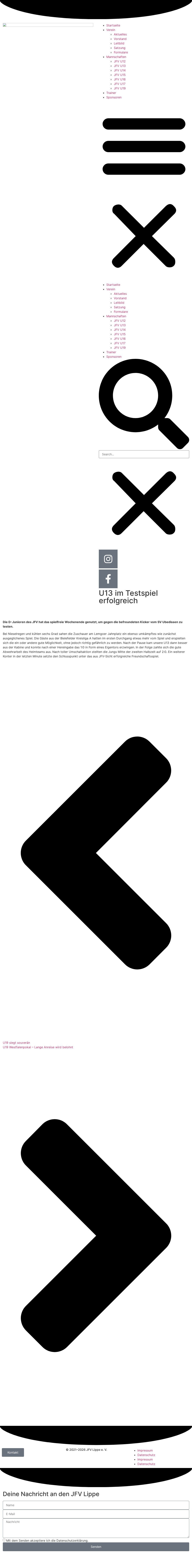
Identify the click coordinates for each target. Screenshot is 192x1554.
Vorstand (120, 39)
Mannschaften (116, 57)
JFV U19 (120, 88)
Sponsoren (114, 97)
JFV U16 (120, 79)
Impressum (145, 1450)
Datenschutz (146, 1455)
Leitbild (119, 43)
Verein (110, 30)
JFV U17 (119, 84)
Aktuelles (120, 34)
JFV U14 (120, 70)
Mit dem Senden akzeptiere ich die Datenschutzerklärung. (47, 1540)
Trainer (111, 93)
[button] (144, 191)
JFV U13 (120, 66)
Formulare (121, 52)
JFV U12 (120, 61)
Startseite (113, 25)
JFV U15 (120, 75)
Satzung (119, 48)
